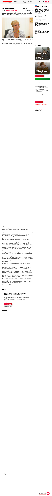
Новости (15, 1)
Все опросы (4, 310)
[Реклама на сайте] (48, 493)
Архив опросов (38, 110)
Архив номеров (24, 2)
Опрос (37, 79)
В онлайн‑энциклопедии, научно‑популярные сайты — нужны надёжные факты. (17, 298)
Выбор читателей (42, 6)
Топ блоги (38, 45)
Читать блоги (40, 75)
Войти (47, 1)
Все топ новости (38, 40)
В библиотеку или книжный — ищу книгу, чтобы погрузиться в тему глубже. (17, 300)
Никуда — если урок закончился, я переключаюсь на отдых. (41, 99)
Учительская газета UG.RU (11, 10)
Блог (20, 1)
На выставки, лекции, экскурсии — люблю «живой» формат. (15, 299)
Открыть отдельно (38, 109)
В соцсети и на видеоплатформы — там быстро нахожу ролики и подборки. (42, 87)
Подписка (30, 1)
